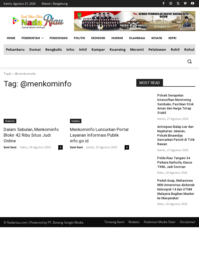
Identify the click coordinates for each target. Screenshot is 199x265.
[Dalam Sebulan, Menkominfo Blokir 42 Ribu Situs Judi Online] (33, 108)
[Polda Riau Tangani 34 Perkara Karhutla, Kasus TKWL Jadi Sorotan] (145, 162)
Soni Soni (10, 147)
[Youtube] (192, 4)
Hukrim (10, 121)
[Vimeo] (185, 4)
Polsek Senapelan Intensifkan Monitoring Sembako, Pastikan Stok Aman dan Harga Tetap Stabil (175, 104)
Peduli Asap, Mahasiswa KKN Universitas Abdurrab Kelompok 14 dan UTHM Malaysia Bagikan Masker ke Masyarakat (176, 189)
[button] (189, 61)
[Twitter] (178, 4)
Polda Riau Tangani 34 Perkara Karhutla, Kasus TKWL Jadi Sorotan (174, 162)
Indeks (76, 121)
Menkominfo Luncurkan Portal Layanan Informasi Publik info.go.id (99, 135)
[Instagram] (171, 4)
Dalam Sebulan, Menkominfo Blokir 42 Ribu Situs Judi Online (31, 135)
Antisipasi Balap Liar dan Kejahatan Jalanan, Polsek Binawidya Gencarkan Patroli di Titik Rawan (176, 135)
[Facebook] (164, 4)
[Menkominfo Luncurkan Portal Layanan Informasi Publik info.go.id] (99, 108)
